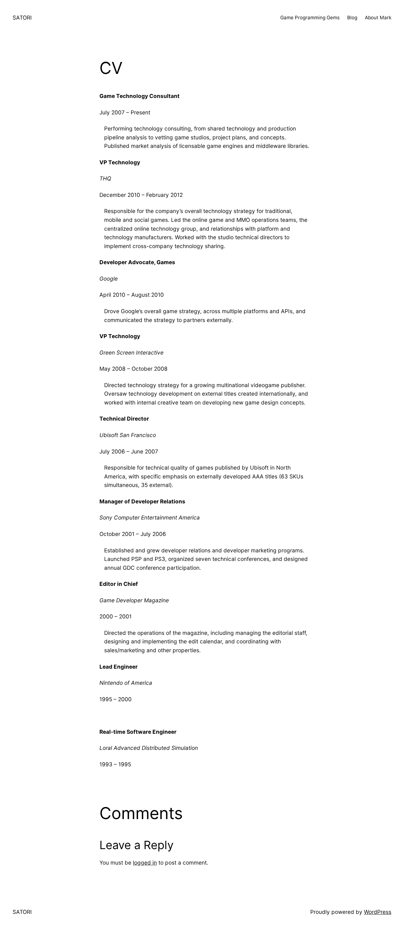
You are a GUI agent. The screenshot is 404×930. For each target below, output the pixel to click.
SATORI (22, 17)
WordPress (377, 912)
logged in (145, 862)
